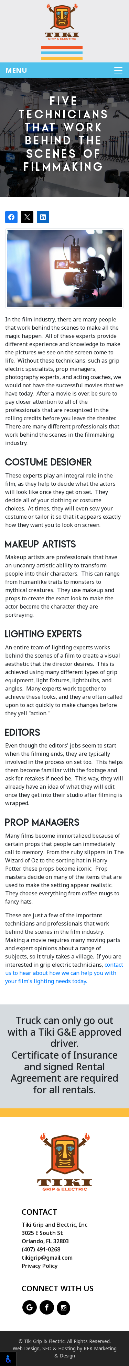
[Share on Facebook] (11, 217)
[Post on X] (27, 217)
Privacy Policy (40, 1266)
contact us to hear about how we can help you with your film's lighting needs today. (64, 973)
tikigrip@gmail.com (47, 1257)
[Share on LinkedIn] (43, 217)
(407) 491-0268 (41, 1249)
